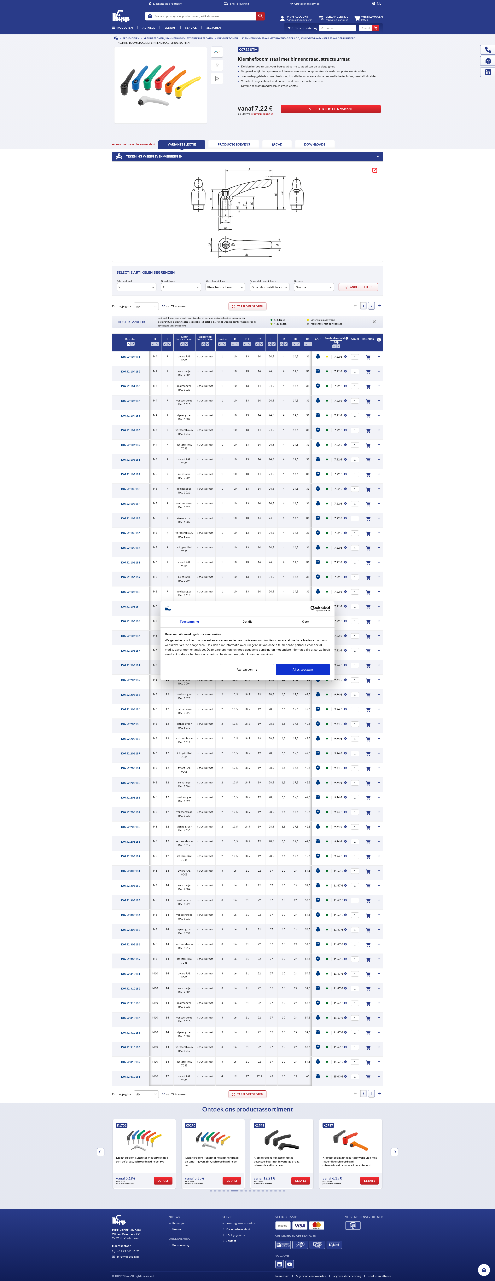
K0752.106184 (130, 606)
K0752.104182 (130, 371)
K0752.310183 (130, 1003)
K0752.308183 (130, 900)
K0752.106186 (130, 636)
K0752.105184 (130, 503)
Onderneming (180, 1245)
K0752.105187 (130, 547)
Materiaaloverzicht (238, 1229)
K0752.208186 (130, 841)
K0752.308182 (130, 885)
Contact (231, 1240)
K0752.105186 (130, 533)
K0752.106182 (130, 577)
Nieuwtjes (178, 1223)
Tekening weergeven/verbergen (154, 156)
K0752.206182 (130, 680)
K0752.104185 (130, 415)
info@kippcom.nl (127, 1256)
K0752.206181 (130, 665)
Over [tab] (305, 621)
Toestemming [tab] (189, 621)
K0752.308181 (130, 871)
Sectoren (214, 27)
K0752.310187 (130, 1062)
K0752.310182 (130, 988)
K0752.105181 (130, 459)
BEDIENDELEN (130, 38)
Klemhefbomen (227, 38)
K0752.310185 (130, 1032)
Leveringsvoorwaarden (240, 1223)
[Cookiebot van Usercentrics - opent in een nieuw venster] (313, 609)
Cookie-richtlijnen (380, 1276)
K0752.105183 (130, 489)
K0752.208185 (130, 826)
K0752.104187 (130, 445)
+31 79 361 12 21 (128, 1251)
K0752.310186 (130, 1047)
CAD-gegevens (235, 1235)
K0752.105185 (130, 518)
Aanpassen (245, 669)
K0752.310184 (130, 1017)
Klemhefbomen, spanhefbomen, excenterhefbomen (178, 38)
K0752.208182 (130, 782)
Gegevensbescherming (347, 1276)
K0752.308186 (130, 944)
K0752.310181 (130, 973)
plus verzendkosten (262, 114)
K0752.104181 (130, 356)
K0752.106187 (130, 650)
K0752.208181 (130, 768)
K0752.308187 (130, 959)
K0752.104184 (130, 400)
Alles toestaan (303, 669)
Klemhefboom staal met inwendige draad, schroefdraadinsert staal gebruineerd (298, 38)
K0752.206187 (130, 753)
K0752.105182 (130, 474)
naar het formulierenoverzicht (135, 144)
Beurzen (177, 1229)
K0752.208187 (130, 856)
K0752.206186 (130, 738)
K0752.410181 (130, 1076)
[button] (211, 1191)
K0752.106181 (130, 562)
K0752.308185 (130, 929)
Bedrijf (170, 27)
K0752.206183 (130, 694)
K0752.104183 (130, 386)
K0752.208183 (130, 797)
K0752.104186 (130, 430)
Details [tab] (247, 621)
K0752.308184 (130, 915)
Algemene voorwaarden (311, 1276)
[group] (144, 1154)
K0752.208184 (130, 812)
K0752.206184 (130, 709)
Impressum (282, 1276)
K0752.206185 (130, 724)
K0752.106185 (130, 621)
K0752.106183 (130, 591)
